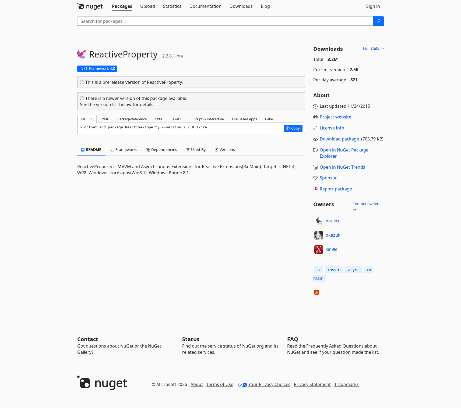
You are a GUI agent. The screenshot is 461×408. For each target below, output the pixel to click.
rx (318, 270)
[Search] (378, 21)
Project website (335, 117)
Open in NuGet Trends (342, 167)
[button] (293, 128)
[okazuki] (318, 235)
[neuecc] (318, 221)
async (354, 270)
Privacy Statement (312, 384)
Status (190, 339)
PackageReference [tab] (132, 119)
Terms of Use (219, 384)
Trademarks (346, 384)
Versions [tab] (227, 149)
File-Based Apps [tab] (244, 119)
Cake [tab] (269, 119)
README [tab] (93, 149)
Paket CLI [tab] (177, 119)
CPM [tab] (158, 119)
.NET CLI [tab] (87, 119)
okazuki (334, 235)
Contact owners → (367, 206)
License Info (332, 128)
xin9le (331, 249)
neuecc (333, 221)
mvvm (334, 270)
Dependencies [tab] (163, 149)
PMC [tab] (105, 119)
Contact (87, 339)
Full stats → (373, 48)
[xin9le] (318, 249)
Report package (336, 189)
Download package (339, 139)
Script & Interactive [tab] (208, 119)
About (197, 384)
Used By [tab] (198, 149)
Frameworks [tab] (125, 149)
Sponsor (328, 178)
